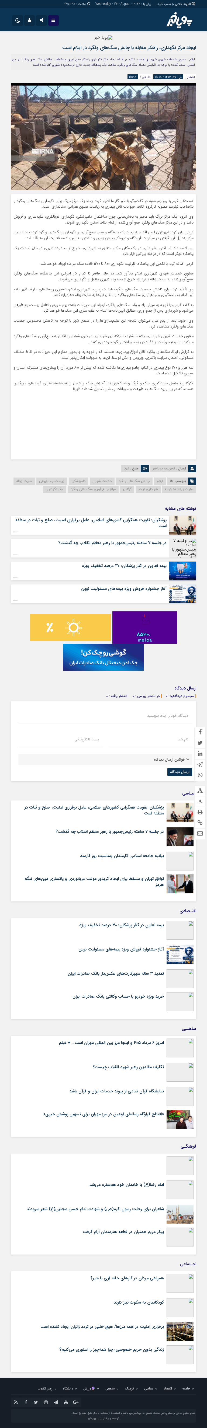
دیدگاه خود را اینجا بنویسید (167, 716)
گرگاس (127, 489)
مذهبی (110, 1388)
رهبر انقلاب (45, 1388)
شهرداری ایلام (148, 489)
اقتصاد (168, 1388)
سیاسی (148, 1388)
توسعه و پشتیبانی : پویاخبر (103, 1418)
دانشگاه (68, 1388)
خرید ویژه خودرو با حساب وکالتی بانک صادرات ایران (118, 996)
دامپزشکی (78, 481)
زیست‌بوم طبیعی (51, 481)
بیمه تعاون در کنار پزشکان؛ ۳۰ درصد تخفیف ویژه (124, 565)
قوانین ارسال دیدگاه (169, 759)
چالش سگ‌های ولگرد (134, 481)
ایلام (160, 481)
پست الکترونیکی (86, 739)
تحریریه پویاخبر (164, 468)
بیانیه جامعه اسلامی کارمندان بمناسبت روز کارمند (122, 855)
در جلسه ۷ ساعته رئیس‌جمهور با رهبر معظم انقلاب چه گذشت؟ (112, 542)
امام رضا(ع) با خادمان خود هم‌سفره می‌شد (126, 1184)
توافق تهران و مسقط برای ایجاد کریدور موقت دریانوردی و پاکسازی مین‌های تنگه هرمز (94, 881)
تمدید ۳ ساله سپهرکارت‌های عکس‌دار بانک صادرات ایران (116, 973)
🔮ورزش (89, 1388)
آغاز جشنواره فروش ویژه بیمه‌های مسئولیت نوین (124, 588)
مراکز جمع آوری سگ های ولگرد (93, 489)
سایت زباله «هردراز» (179, 489)
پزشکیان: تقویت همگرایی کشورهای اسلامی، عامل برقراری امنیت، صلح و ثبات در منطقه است (91, 523)
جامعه (186, 1388)
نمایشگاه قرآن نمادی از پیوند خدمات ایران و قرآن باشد (116, 1091)
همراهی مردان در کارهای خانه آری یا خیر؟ (127, 1278)
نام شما (183, 739)
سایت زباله (24, 481)
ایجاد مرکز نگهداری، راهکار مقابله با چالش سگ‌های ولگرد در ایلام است (129, 47)
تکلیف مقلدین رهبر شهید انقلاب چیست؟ (128, 1067)
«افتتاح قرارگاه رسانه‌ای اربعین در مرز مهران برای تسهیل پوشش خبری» (103, 1114)
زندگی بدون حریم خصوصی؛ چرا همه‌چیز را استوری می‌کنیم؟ (111, 1349)
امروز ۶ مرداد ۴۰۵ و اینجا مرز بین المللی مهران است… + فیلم (111, 1042)
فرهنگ (129, 1388)
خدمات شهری (102, 481)
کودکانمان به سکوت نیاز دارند (139, 1302)
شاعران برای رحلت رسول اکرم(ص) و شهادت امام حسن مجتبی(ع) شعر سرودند (95, 1209)
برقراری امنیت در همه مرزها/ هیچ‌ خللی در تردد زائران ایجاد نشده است (102, 1326)
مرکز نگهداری (55, 489)
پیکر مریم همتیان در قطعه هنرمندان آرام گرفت (123, 1231)
